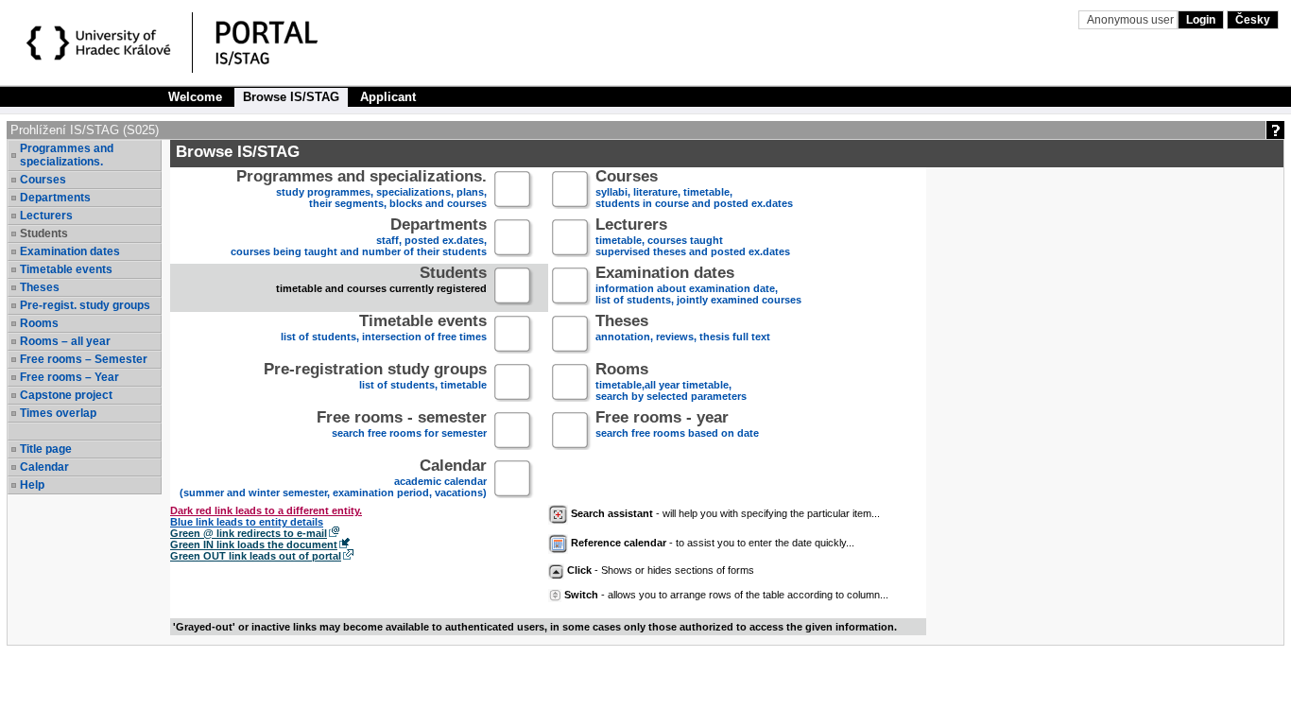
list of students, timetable (375, 377)
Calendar (44, 467)
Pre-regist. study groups (85, 305)
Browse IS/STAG (291, 97)
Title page (46, 449)
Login (1200, 19)
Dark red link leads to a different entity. (266, 510)
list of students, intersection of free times (384, 329)
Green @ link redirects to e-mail (248, 533)
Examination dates (70, 251)
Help (32, 485)
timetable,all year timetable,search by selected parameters (671, 383)
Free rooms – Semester (83, 359)
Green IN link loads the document (253, 544)
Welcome (195, 97)
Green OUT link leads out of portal (255, 556)
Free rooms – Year (69, 377)
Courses (43, 179)
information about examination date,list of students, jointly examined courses (698, 286)
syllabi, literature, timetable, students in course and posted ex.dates (694, 190)
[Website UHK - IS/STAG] (101, 45)
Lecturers (46, 215)
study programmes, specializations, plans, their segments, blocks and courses (361, 190)
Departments (55, 197)
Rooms (39, 323)
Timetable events (66, 269)
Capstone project (66, 395)
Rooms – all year (65, 341)
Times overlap (58, 413)
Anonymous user (1132, 19)
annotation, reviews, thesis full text (682, 329)
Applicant (388, 97)
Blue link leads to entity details (246, 521)
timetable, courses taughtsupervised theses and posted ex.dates (692, 238)
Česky (1252, 19)
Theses (40, 287)
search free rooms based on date (677, 426)
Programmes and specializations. (66, 155)
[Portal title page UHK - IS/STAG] (286, 45)
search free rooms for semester (402, 426)
